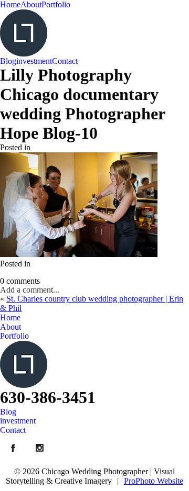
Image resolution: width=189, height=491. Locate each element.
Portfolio (55, 4)
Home (10, 4)
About (30, 4)
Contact (65, 61)
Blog (8, 61)
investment (34, 61)
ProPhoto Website (153, 480)
